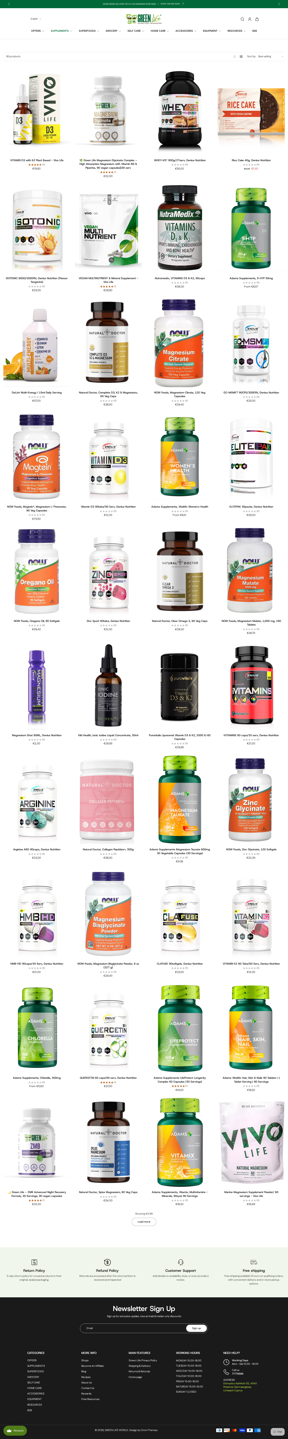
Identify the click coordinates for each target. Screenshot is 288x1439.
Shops (84, 1360)
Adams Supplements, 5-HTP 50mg (251, 278)
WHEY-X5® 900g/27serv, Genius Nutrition (180, 160)
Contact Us (87, 1388)
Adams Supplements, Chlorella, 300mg (37, 1078)
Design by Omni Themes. (143, 1430)
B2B (254, 31)
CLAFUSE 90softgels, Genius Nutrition (180, 963)
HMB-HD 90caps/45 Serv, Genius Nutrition (36, 963)
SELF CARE (134, 31)
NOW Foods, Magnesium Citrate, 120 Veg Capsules (179, 394)
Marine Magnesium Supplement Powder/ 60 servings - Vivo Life (251, 1194)
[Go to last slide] (9, 4)
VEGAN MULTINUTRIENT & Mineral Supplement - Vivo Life (108, 280)
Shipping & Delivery (140, 1366)
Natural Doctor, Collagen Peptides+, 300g (108, 849)
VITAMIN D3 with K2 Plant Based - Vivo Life (37, 160)
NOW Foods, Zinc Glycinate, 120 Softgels (251, 849)
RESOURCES (235, 31)
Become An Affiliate (92, 1366)
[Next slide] (279, 4)
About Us (86, 1382)
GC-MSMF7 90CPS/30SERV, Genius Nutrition (251, 392)
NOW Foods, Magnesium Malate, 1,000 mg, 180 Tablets (251, 623)
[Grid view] (241, 57)
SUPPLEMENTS (60, 31)
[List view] (234, 57)
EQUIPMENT (210, 31)
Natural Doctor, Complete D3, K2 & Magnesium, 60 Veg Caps (108, 394)
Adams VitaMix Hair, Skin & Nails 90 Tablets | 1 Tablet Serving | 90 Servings (251, 1079)
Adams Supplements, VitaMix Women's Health (179, 506)
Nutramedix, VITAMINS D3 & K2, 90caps (180, 278)
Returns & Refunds (139, 1371)
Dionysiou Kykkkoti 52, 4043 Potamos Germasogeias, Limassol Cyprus (240, 1387)
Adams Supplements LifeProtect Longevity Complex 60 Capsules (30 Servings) (180, 1079)
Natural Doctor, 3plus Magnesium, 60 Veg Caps (108, 1192)
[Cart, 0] (257, 19)
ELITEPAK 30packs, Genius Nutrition (251, 506)
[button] (49, 1353)
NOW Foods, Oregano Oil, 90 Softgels (37, 621)
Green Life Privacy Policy (143, 1360)
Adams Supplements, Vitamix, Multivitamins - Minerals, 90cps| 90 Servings (180, 1194)
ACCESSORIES (184, 31)
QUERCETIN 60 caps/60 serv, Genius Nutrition (108, 1078)
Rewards (86, 1393)
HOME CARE (158, 31)
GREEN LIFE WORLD (116, 1430)
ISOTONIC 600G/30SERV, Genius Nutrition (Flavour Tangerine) (37, 280)
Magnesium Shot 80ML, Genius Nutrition (37, 735)
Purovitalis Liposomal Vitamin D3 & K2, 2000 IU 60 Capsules (179, 737)
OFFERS (36, 31)
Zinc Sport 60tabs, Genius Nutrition (108, 621)
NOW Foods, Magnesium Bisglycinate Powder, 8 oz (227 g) (108, 965)
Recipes (85, 1377)
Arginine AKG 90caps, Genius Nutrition (36, 849)
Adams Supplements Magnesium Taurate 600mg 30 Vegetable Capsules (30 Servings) (180, 851)
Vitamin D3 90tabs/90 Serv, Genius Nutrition (108, 506)
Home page (135, 1377)
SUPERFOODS (87, 31)
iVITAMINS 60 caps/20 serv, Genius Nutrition (251, 735)
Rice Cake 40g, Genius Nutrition (251, 160)
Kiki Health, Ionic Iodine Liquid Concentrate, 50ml (108, 735)
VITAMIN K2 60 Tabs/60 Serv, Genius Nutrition (251, 963)
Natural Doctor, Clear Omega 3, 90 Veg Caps (180, 621)
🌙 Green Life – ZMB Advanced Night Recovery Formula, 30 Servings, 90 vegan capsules (37, 1194)
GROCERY (112, 31)
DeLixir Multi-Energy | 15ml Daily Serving (37, 392)
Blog (83, 1371)
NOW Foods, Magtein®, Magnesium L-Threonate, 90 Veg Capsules (36, 508)
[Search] (242, 19)
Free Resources (90, 1399)
